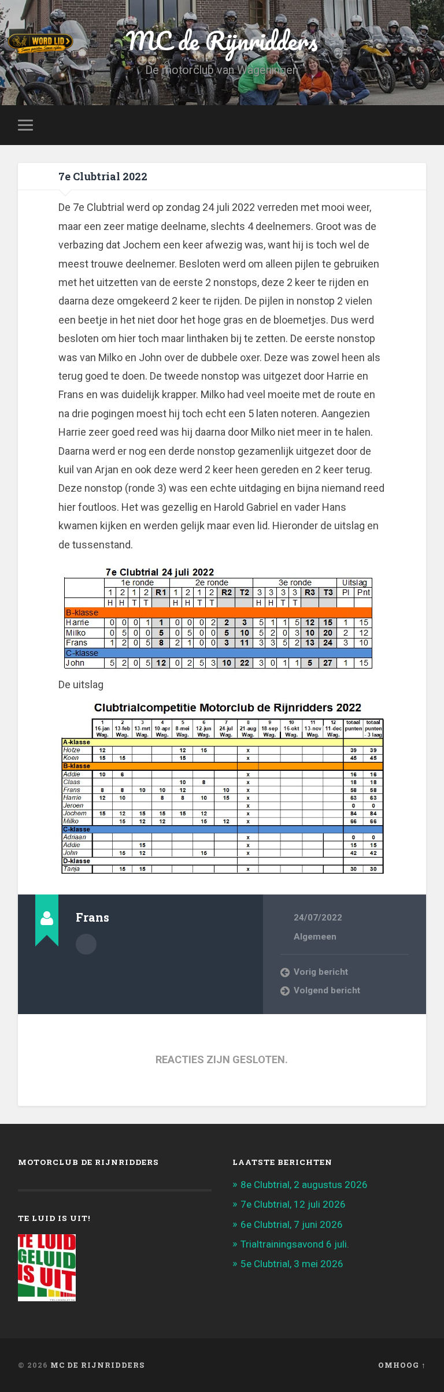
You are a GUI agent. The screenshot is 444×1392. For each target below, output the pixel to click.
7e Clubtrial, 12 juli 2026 (293, 1204)
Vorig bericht (321, 972)
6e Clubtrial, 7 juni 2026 (291, 1224)
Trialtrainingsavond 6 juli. (294, 1244)
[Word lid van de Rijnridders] (154, 43)
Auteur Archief (86, 944)
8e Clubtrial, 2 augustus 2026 (304, 1184)
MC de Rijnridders (97, 1364)
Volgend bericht (327, 990)
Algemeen (315, 936)
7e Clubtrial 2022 (102, 176)
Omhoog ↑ (402, 1364)
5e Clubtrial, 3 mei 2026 (291, 1263)
